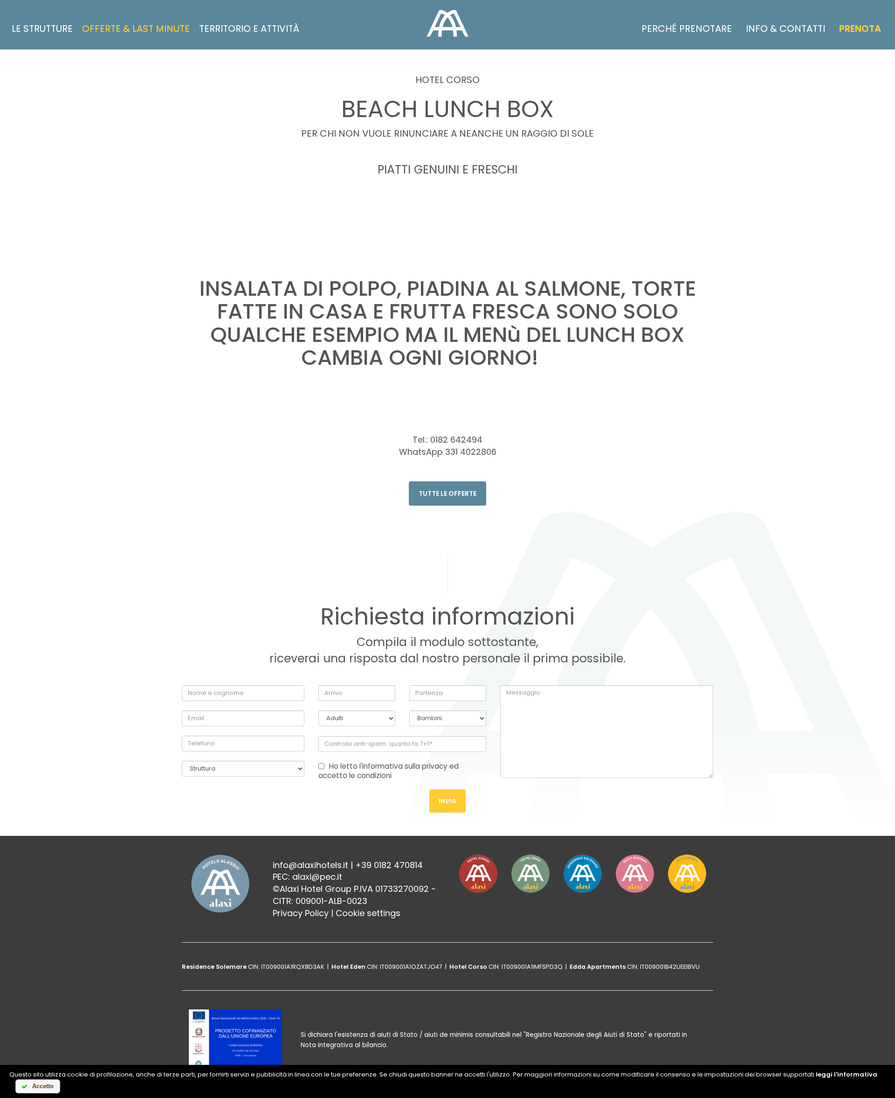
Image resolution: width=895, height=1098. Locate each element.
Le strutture (42, 28)
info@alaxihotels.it (310, 865)
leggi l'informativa (846, 1074)
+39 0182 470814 (389, 865)
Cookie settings (368, 913)
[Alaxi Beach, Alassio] (687, 874)
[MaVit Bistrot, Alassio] (635, 874)
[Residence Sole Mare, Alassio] (583, 874)
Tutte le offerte (447, 493)
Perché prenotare (686, 28)
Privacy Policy (301, 913)
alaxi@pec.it (317, 877)
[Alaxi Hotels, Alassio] (447, 23)
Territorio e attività (249, 28)
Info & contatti (785, 28)
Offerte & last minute (136, 28)
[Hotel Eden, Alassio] (530, 874)
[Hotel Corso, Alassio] (478, 874)
